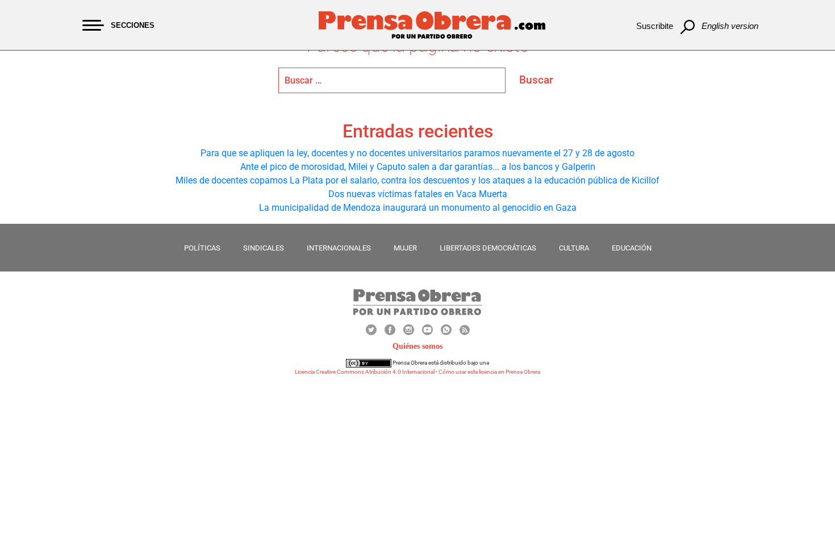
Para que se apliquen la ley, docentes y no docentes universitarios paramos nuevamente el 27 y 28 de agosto (417, 153)
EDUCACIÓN (632, 248)
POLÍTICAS (202, 248)
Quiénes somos (417, 346)
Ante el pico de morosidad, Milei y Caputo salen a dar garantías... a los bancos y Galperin (417, 166)
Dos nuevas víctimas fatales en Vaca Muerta (417, 194)
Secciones (133, 25)
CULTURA (574, 248)
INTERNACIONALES (339, 248)
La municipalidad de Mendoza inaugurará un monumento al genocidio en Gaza (418, 207)
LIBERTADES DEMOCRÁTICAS (488, 248)
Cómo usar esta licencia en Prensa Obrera (489, 372)
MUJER (405, 248)
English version (730, 26)
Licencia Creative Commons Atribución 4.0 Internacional (365, 372)
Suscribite (654, 26)
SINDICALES (263, 248)
